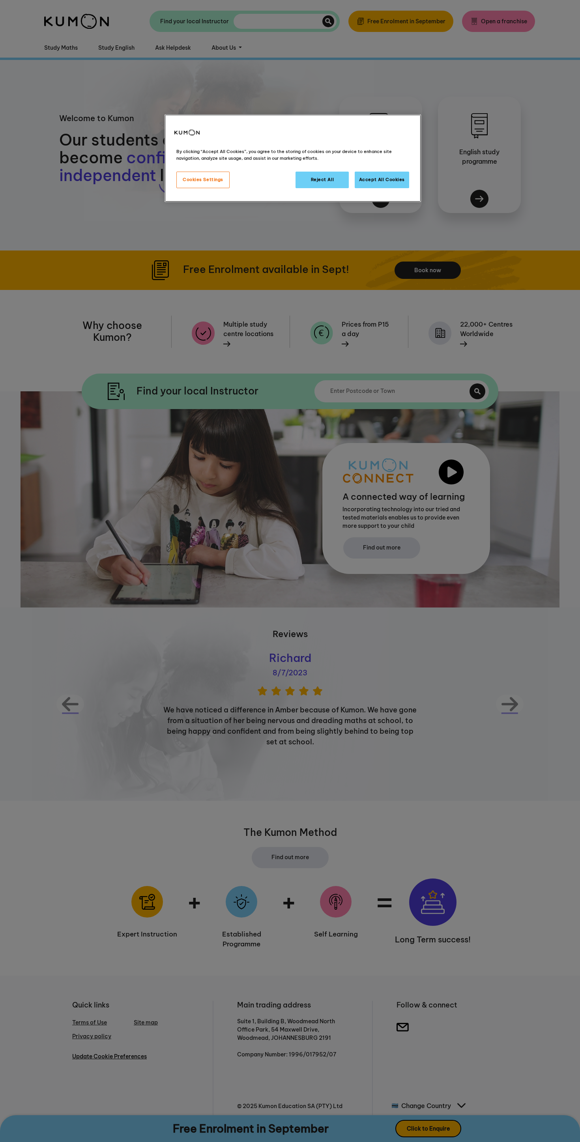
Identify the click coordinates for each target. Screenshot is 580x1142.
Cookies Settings (203, 179)
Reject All (322, 179)
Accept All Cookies (382, 179)
